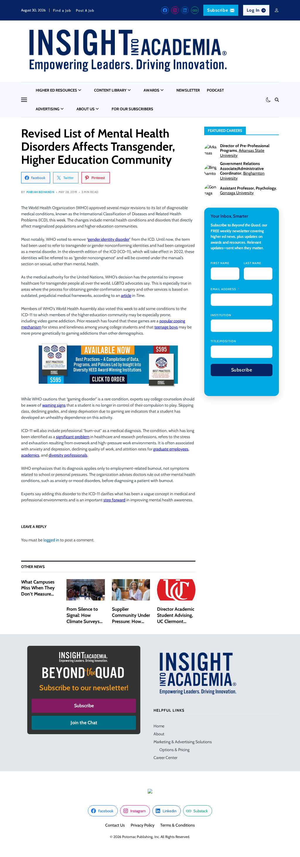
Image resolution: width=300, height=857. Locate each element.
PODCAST (215, 90)
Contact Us (115, 825)
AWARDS (151, 90)
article (126, 295)
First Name (220, 263)
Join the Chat (84, 722)
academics (30, 455)
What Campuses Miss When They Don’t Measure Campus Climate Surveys (38, 594)
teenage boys (166, 327)
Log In (253, 10)
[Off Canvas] (24, 100)
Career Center (165, 757)
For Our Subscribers (132, 108)
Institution (221, 315)
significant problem (72, 436)
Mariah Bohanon (40, 192)
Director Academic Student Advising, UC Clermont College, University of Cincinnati (176, 621)
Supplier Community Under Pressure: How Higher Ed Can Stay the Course (131, 621)
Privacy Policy (142, 825)
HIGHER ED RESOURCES (56, 90)
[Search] (277, 100)
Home (159, 726)
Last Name (252, 263)
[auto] (268, 99)
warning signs (54, 405)
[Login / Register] (276, 10)
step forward (114, 500)
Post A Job (85, 10)
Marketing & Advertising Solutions (183, 741)
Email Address (223, 289)
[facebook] (165, 10)
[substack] (195, 10)
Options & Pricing (174, 749)
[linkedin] (185, 10)
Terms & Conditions (177, 825)
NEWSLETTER (188, 90)
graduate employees (170, 449)
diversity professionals (68, 455)
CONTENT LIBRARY (110, 90)
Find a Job (62, 10)
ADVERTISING (47, 108)
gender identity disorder (108, 239)
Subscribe (217, 10)
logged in (51, 540)
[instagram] (175, 10)
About (159, 733)
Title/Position (223, 341)
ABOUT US (85, 108)
